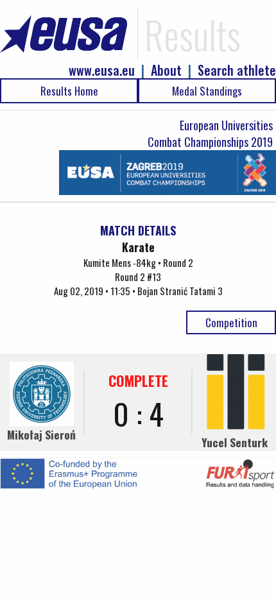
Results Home (69, 91)
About (166, 70)
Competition (231, 322)
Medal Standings (207, 91)
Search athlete (237, 70)
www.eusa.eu (102, 70)
